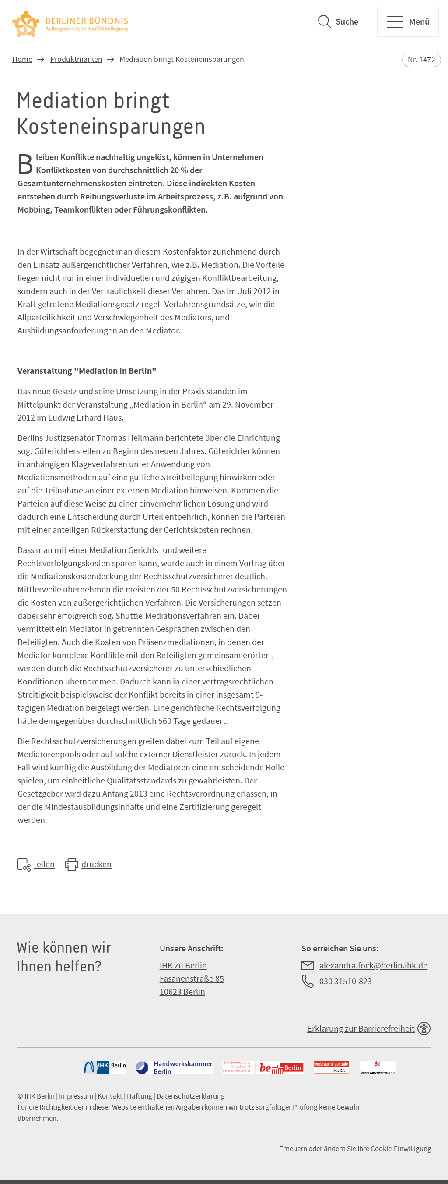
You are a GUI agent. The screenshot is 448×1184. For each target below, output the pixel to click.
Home (22, 59)
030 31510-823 (345, 981)
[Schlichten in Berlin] (71, 21)
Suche (347, 22)
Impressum (76, 1096)
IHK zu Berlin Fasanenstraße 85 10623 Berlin (192, 979)
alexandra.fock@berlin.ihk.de (373, 965)
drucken (96, 864)
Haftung (139, 1096)
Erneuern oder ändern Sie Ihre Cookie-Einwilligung (355, 1149)
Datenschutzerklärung (191, 1096)
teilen (44, 864)
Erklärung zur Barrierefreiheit (361, 1029)
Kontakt (110, 1096)
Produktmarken (76, 59)
